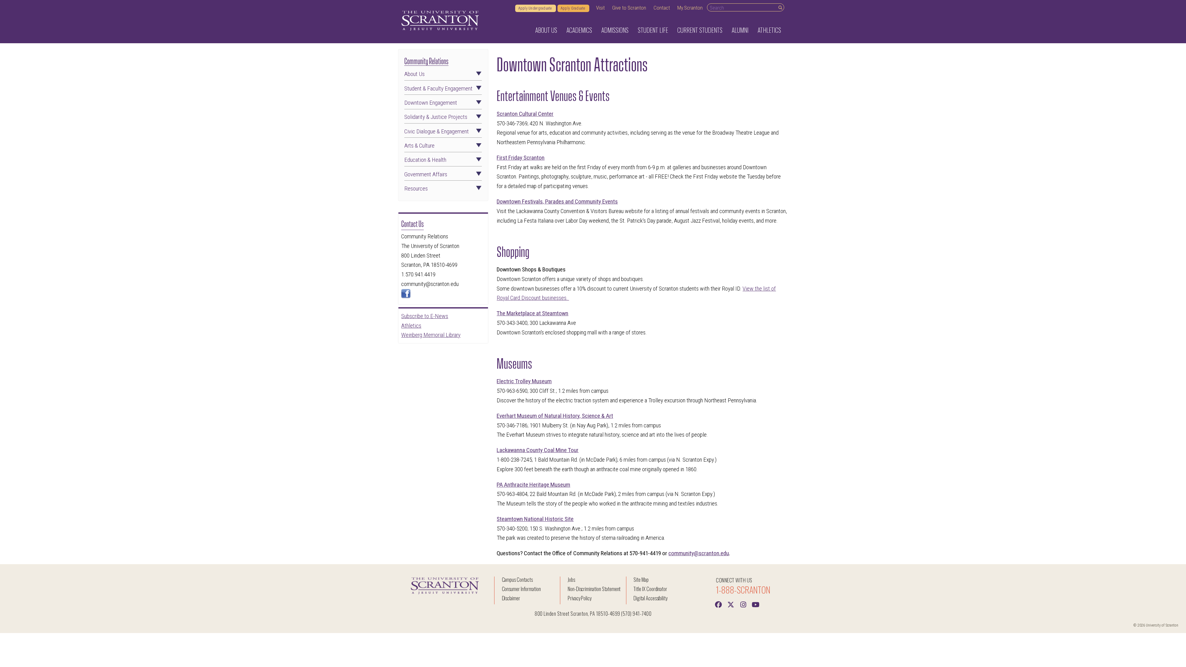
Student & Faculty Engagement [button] (438, 88)
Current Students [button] (699, 30)
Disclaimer (511, 598)
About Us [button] (546, 30)
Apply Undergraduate (535, 8)
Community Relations (426, 60)
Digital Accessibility (650, 598)
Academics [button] (579, 30)
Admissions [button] (615, 30)
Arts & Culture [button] (419, 145)
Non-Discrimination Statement (594, 589)
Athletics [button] (769, 30)
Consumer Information (521, 589)
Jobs (571, 579)
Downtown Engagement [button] (430, 102)
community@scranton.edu (698, 553)
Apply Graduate (573, 8)
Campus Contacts (517, 579)
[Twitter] (731, 604)
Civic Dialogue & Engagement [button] (436, 131)
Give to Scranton (629, 8)
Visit (600, 8)
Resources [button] (416, 188)
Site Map (641, 579)
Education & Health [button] (425, 160)
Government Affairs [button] (425, 174)
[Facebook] (718, 604)
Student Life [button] (653, 30)
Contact (662, 8)
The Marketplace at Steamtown (532, 313)
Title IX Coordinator (650, 589)
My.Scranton (690, 8)
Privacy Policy (579, 598)
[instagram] (743, 604)
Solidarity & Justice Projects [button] (435, 117)
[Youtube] (755, 604)
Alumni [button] (740, 30)
